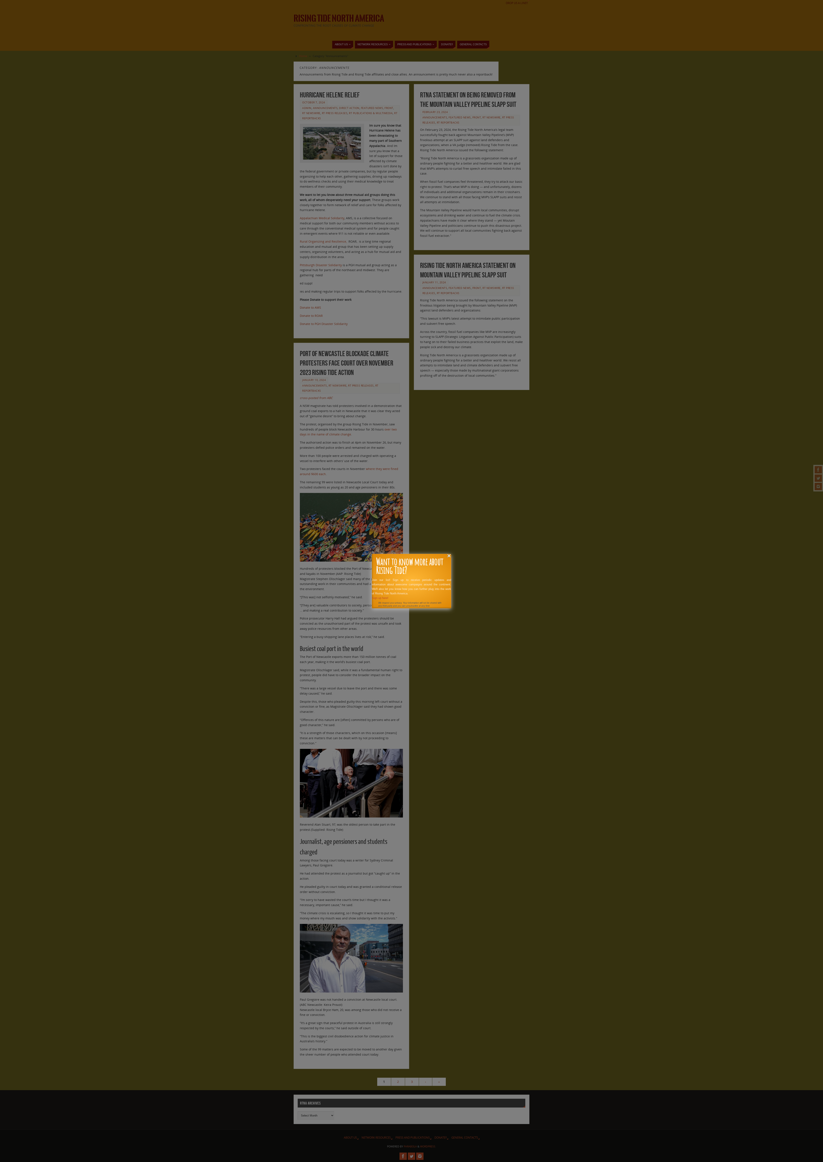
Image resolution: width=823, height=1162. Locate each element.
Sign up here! (380, 598)
